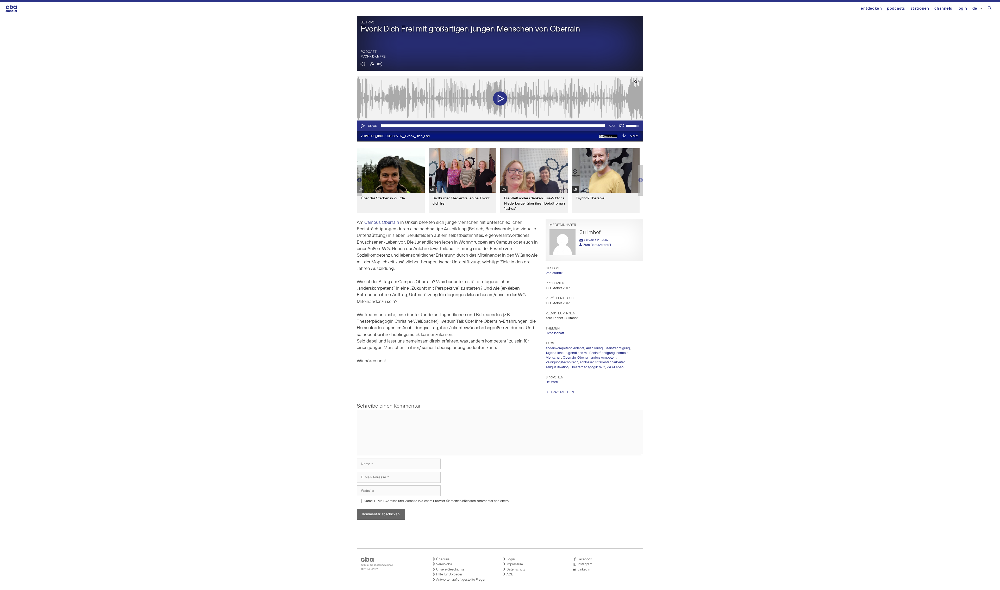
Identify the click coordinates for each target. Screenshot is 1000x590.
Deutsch (552, 382)
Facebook (584, 559)
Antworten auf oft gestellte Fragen (460, 579)
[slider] (493, 125)
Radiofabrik (554, 273)
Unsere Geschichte (449, 569)
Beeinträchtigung (617, 348)
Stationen (919, 8)
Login (962, 8)
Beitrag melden (560, 392)
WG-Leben (615, 367)
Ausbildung (594, 348)
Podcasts (896, 8)
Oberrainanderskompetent (596, 357)
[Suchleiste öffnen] (989, 9)
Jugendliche (555, 353)
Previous (359, 180)
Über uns (442, 559)
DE (974, 8)
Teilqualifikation (557, 367)
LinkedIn (583, 569)
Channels (943, 8)
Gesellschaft (555, 333)
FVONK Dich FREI (373, 56)
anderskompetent (559, 348)
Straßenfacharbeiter (610, 362)
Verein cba (443, 564)
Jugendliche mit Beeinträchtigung (590, 353)
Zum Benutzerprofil (596, 245)
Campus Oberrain (381, 222)
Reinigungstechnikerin (562, 362)
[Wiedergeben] (362, 125)
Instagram (584, 564)
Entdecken (871, 8)
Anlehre (578, 348)
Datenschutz (515, 569)
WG (602, 367)
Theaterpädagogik (584, 367)
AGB (509, 574)
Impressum (514, 564)
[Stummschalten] (621, 125)
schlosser (587, 362)
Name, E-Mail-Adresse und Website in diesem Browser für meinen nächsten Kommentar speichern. (436, 501)
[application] (500, 125)
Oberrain (569, 357)
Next (640, 180)
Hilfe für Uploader (448, 574)
